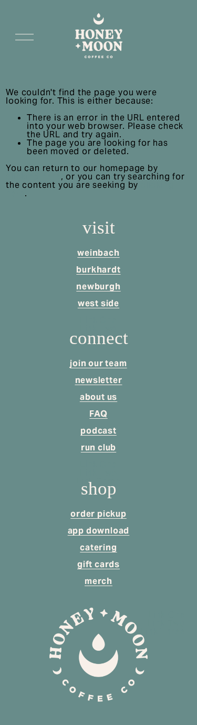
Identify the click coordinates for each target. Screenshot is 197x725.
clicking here (33, 176)
